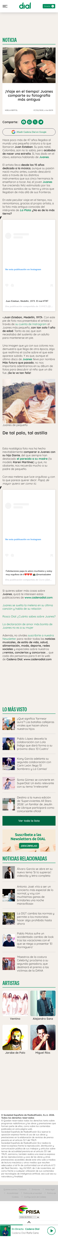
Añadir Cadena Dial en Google (31, 132)
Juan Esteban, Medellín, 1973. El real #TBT (27, 301)
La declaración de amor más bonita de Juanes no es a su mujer (27, 625)
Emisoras (36, 1189)
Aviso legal (50, 1189)
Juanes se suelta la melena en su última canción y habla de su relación (27, 606)
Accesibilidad (12, 1193)
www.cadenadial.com (39, 597)
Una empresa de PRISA (29, 1209)
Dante (42, 579)
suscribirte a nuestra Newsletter (28, 637)
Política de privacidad (33, 1193)
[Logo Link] (25, 5)
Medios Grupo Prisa (29, 1217)
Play (51, 1231)
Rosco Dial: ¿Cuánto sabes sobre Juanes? (29, 616)
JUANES (43, 306)
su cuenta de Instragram (31, 324)
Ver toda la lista (29, 820)
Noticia (9, 40)
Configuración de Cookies (35, 1197)
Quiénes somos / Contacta (15, 1189)
